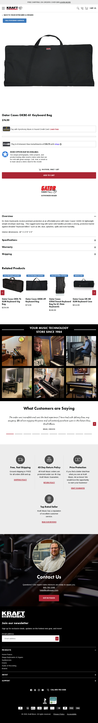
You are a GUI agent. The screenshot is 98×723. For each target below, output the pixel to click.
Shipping (7, 254)
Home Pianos (7, 654)
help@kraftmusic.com (49, 590)
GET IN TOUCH (49, 598)
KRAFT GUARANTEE (78, 488)
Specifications (9, 240)
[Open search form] (78, 8)
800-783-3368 (49, 587)
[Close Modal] (75, 323)
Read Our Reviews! (49, 522)
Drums (4, 663)
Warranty (7, 247)
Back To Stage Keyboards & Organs (19, 15)
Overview (7, 216)
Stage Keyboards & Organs (12, 657)
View (18, 291)
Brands (4, 668)
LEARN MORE (65, 2)
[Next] (94, 292)
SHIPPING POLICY (20, 480)
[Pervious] (2, 292)
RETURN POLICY (49, 482)
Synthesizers (6, 660)
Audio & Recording (9, 666)
